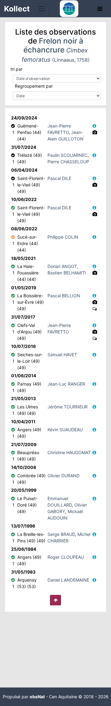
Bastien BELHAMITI (66, 272)
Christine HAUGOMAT (69, 452)
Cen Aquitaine (63, 696)
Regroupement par (34, 86)
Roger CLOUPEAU (65, 557)
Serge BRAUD (61, 534)
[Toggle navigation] (41, 8)
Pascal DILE (59, 178)
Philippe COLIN (62, 237)
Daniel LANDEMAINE (68, 580)
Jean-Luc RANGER (66, 383)
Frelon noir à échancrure (56, 49)
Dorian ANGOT (62, 266)
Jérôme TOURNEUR (67, 406)
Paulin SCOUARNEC (67, 155)
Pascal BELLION (63, 295)
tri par (16, 69)
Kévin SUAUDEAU (65, 429)
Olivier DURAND (63, 475)
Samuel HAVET (62, 354)
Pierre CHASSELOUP (68, 161)
